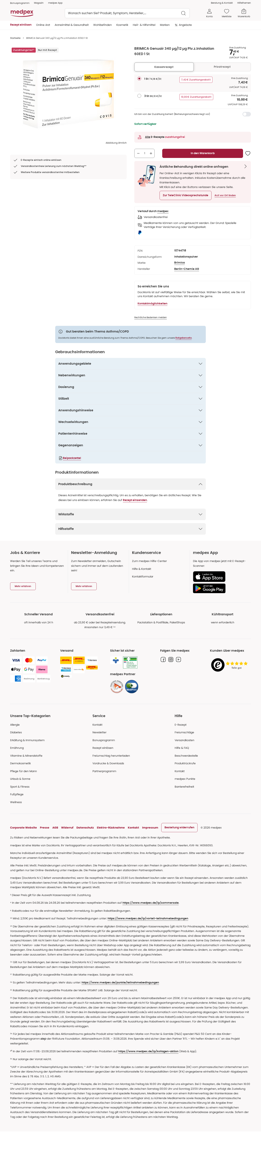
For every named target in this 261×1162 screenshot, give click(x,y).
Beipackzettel (72, 458)
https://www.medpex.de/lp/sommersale (150, 903)
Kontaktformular (142, 576)
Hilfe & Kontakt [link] (141, 569)
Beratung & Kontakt (222, 2)
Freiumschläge (184, 732)
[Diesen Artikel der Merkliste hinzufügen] (248, 153)
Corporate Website (23, 827)
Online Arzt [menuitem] (43, 25)
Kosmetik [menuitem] (122, 25)
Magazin (39, 2)
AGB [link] (55, 827)
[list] (68, 94)
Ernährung (17, 748)
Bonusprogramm (103, 740)
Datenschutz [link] (85, 827)
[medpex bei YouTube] (178, 659)
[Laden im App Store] (220, 576)
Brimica (179, 262)
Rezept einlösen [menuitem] (21, 25)
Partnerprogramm (104, 771)
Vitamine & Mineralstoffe (26, 756)
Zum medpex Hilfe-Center (149, 561)
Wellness (16, 802)
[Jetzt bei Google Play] (220, 588)
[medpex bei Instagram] (171, 659)
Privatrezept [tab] (222, 67)
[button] (186, 195)
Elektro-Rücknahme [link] (111, 827)
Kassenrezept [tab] (163, 67)
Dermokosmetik (20, 763)
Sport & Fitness (19, 787)
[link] (116, 686)
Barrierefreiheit (184, 787)
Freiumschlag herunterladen (111, 756)
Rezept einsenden (135, 500)
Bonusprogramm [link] (19, 3)
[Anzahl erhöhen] (151, 153)
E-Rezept (180, 725)
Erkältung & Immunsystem (27, 740)
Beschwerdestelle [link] (186, 756)
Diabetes (16, 732)
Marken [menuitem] (165, 25)
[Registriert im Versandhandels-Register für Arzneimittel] (130, 662)
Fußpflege (17, 794)
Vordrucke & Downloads (108, 763)
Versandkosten (184, 740)
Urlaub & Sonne (20, 779)
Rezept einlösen (102, 748)
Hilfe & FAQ (182, 748)
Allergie (15, 725)
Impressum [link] (150, 827)
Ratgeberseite (183, 338)
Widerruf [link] (67, 827)
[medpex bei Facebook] (163, 659)
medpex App (55, 2)
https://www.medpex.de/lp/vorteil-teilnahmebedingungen (148, 918)
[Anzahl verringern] (138, 153)
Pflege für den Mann (23, 771)
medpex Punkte (185, 779)
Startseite (15, 38)
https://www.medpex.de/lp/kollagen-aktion (148, 1051)
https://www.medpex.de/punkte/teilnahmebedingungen (120, 982)
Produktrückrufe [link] (185, 763)
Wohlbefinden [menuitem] (102, 25)
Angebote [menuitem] (185, 25)
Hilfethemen (244, 2)
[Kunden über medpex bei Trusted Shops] (230, 665)
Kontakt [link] (180, 771)
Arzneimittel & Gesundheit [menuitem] (72, 25)
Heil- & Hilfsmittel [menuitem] (144, 25)
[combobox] (127, 13)
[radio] (139, 79)
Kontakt (97, 725)
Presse (44, 827)
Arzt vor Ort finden (225, 195)
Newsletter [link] (99, 732)
